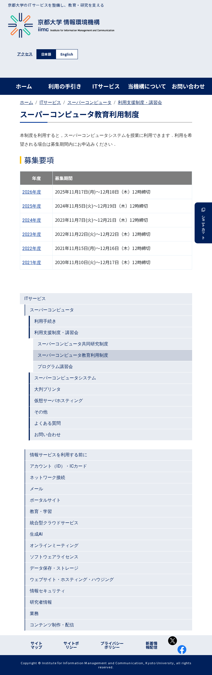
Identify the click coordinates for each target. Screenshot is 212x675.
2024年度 (31, 220)
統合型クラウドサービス (54, 522)
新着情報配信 (151, 645)
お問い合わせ (188, 86)
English (66, 54)
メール (36, 488)
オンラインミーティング (54, 545)
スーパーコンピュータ (89, 102)
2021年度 (31, 262)
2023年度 (31, 234)
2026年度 (31, 192)
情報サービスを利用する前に (58, 454)
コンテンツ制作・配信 (52, 624)
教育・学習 (41, 511)
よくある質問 (47, 423)
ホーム (24, 86)
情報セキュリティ (47, 590)
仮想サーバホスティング (58, 400)
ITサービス (106, 86)
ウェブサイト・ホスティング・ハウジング (72, 579)
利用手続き (45, 321)
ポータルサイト (45, 500)
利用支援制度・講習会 (140, 102)
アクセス (25, 54)
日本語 (46, 54)
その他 (40, 412)
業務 (34, 613)
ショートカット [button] (203, 225)
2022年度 (31, 248)
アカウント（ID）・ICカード (58, 466)
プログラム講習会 (55, 366)
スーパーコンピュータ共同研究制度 (73, 343)
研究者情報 (41, 602)
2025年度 (31, 206)
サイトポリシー (71, 645)
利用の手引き (64, 86)
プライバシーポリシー (112, 645)
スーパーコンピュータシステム (65, 377)
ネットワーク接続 (47, 477)
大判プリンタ (47, 389)
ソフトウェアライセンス (54, 556)
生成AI (36, 534)
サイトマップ (36, 645)
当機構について (147, 86)
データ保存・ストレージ (54, 568)
